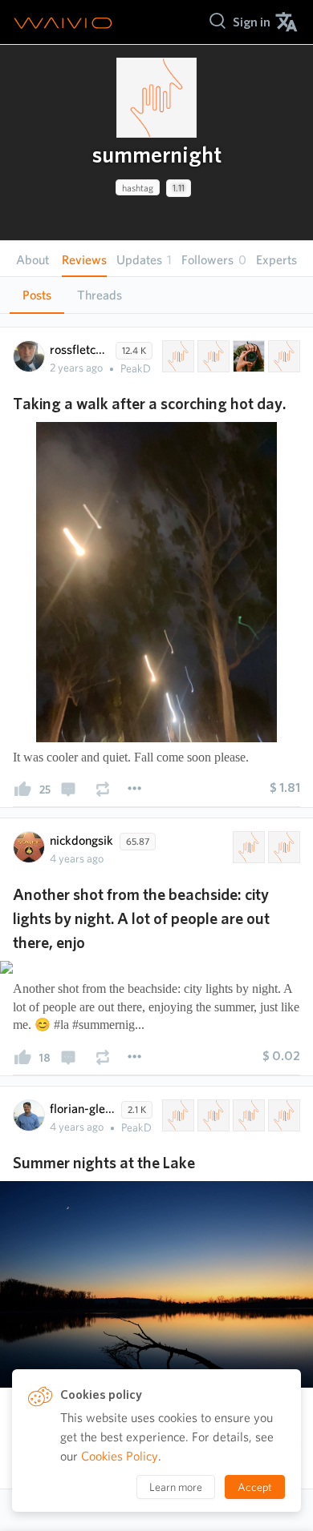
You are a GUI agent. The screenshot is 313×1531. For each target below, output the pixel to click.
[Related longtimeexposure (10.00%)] (212, 1115)
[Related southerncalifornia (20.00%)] (282, 356)
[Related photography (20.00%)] (247, 356)
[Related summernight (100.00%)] (247, 847)
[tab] (37, 295)
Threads (99, 295)
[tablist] (156, 295)
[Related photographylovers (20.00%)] (212, 356)
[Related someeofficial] (282, 847)
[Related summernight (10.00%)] (176, 1115)
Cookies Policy (119, 1456)
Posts (36, 295)
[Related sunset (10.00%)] (282, 1115)
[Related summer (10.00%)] (247, 1115)
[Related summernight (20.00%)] (176, 356)
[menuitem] (251, 22)
